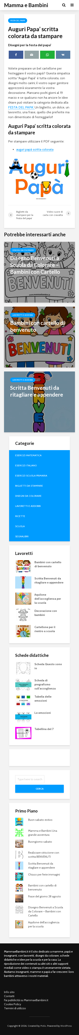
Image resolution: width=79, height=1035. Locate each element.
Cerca (40, 788)
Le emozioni (42, 713)
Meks (43, 1025)
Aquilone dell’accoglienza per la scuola (47, 599)
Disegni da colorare (23, 250)
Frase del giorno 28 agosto (44, 896)
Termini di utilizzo (15, 1008)
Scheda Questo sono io (48, 666)
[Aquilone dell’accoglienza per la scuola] (23, 598)
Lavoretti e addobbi (22, 315)
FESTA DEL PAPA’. (21, 107)
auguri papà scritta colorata (34, 149)
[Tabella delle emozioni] (23, 700)
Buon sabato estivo (40, 820)
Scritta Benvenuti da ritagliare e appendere (48, 580)
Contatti (9, 996)
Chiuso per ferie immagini (44, 874)
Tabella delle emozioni (42, 698)
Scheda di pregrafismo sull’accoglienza (45, 684)
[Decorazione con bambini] (23, 614)
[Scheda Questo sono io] (23, 668)
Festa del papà (17, 20)
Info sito (9, 992)
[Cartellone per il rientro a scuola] (23, 631)
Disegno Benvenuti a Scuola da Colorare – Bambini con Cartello (45, 911)
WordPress (66, 1025)
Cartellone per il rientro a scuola (44, 629)
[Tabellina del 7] (23, 732)
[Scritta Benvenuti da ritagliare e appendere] (39, 402)
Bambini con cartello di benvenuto (47, 564)
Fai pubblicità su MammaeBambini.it (26, 1000)
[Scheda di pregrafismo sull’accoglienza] (23, 684)
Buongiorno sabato (40, 841)
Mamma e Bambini (26, 5)
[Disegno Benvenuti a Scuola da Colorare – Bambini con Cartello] (39, 272)
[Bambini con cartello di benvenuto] (39, 337)
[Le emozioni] (23, 716)
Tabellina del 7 (43, 729)
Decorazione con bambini (45, 613)
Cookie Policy (12, 1004)
